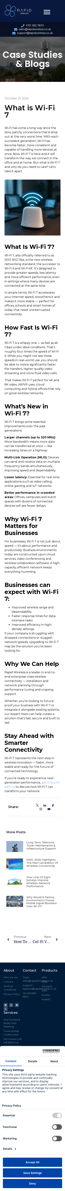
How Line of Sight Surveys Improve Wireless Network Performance (38, 882)
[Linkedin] (6, 1005)
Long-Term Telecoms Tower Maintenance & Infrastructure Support (41, 845)
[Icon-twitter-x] (6, 1009)
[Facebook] (17, 1005)
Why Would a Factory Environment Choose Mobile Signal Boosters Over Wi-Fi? (41, 902)
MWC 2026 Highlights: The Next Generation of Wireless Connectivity (42, 863)
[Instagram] (11, 1005)
